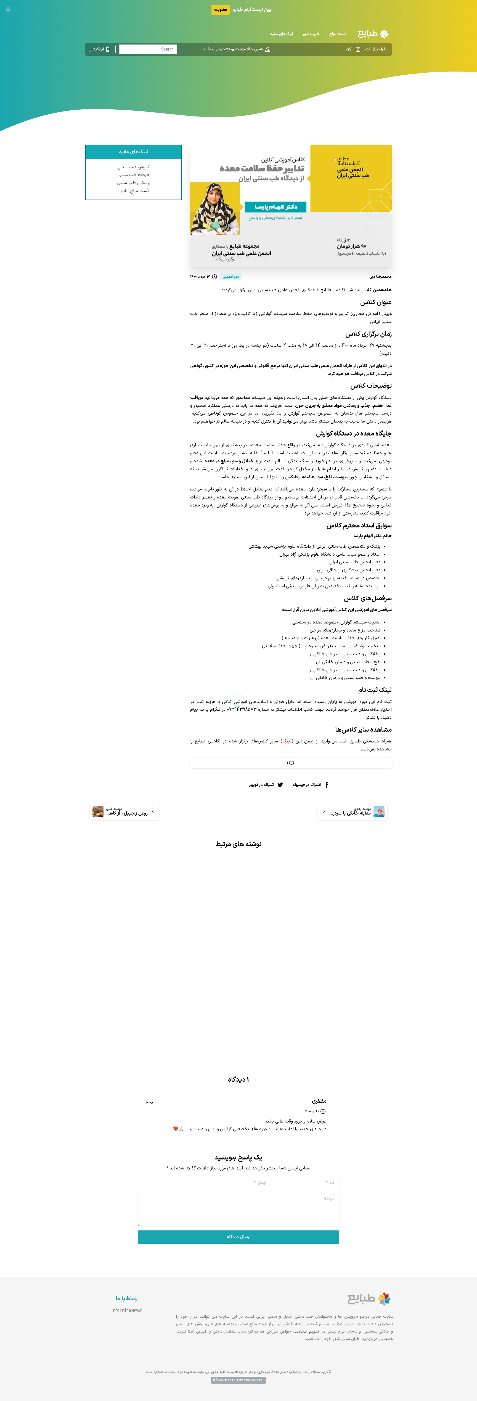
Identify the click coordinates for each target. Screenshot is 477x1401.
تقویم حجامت (306, 1331)
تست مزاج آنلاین (133, 191)
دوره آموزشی (295, 78)
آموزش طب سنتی (133, 167)
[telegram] (348, 49)
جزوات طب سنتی (134, 175)
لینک (287, 741)
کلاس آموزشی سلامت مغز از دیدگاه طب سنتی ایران (318, 981)
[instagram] (358, 49)
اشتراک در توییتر (261, 785)
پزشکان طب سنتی (133, 183)
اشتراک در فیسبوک (307, 785)
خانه (316, 78)
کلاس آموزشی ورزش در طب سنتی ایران (176, 981)
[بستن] (8, 10)
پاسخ (149, 1102)
